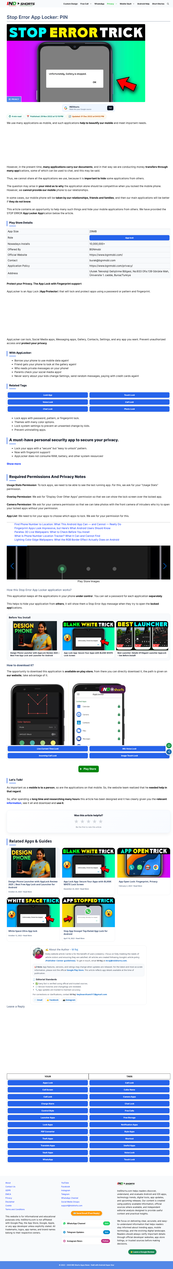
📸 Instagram (69, 1000)
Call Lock (129, 1083)
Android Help (143, 4)
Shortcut (129, 1138)
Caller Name (129, 1089)
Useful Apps (129, 1145)
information (14, 803)
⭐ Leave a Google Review (142, 1252)
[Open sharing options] (169, 752)
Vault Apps (48, 1152)
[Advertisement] (88, 146)
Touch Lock (129, 1159)
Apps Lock (48, 1083)
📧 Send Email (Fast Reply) (86, 1213)
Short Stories (158, 4)
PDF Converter (48, 1131)
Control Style (47, 1110)
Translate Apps (48, 1145)
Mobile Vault (125, 4)
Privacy (110, 4)
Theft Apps (47, 1138)
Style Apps (129, 1131)
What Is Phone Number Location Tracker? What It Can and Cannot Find (57, 535)
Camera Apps (129, 1097)
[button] (168, 3)
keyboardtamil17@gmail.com (92, 994)
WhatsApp (99, 4)
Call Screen (47, 1089)
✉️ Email (38, 1000)
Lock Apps (48, 1124)
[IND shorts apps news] (21, 3)
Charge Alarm (47, 1103)
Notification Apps (129, 1124)
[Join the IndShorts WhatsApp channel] (169, 745)
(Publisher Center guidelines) (60, 960)
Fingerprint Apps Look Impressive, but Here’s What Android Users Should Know (62, 528)
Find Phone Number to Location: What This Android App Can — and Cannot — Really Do (67, 524)
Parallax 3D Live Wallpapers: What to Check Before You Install (52, 532)
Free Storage (129, 1117)
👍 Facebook (53, 1000)
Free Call (84, 4)
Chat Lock (129, 1103)
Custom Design (70, 4)
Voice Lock (129, 1152)
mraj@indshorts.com (116, 960)
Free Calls (129, 1110)
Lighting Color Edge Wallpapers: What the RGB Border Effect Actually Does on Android (66, 539)
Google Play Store (75, 970)
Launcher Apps (48, 1117)
